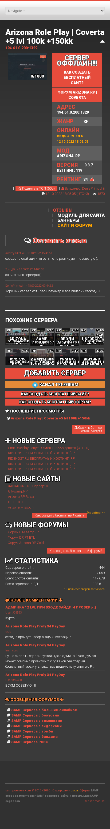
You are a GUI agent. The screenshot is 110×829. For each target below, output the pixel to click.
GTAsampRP (18, 491)
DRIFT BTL (16, 502)
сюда (74, 790)
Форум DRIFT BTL (21, 537)
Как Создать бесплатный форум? (55, 402)
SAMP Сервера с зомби (32, 731)
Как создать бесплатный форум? (75, 551)
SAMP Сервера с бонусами (35, 715)
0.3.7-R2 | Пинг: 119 (76, 167)
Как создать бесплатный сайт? (77, 77)
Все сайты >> (96, 512)
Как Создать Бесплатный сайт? (55, 394)
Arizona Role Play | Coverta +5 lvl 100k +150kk (54, 36)
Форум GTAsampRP (23, 532)
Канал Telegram (58, 384)
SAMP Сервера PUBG (29, 742)
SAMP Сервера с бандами (34, 737)
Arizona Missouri (21, 507)
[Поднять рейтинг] (92, 179)
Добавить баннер (88, 429)
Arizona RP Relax (21, 497)
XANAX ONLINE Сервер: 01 (29, 486)
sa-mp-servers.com (18, 790)
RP (73, 121)
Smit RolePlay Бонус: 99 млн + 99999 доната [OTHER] (48, 448)
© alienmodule (95, 801)
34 (86, 179)
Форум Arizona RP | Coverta (77, 95)
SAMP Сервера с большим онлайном (44, 710)
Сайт (100, 335)
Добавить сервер (55, 373)
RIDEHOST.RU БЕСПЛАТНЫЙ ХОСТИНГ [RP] (42, 453)
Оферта (85, 790)
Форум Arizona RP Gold (26, 543)
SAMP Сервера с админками (36, 721)
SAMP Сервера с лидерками (36, 726)
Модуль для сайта (81, 215)
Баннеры (68, 220)
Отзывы (63, 210)
